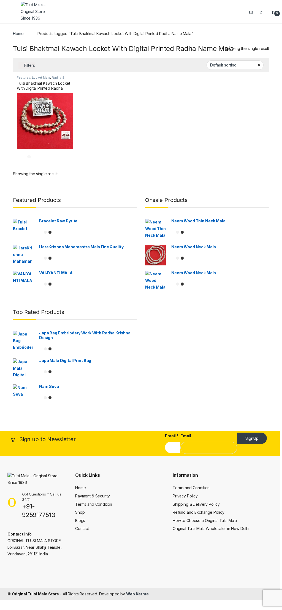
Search (252, 12)
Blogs (80, 520)
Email (171, 435)
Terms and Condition (93, 504)
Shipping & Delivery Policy (196, 504)
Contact (82, 528)
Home (18, 33)
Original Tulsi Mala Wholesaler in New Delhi (211, 528)
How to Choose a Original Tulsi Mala (205, 520)
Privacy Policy (185, 496)
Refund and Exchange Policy (198, 512)
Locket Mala (41, 77)
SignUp (252, 438)
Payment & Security (92, 496)
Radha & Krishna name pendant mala (40, 79)
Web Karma (137, 594)
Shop (80, 512)
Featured (23, 77)
